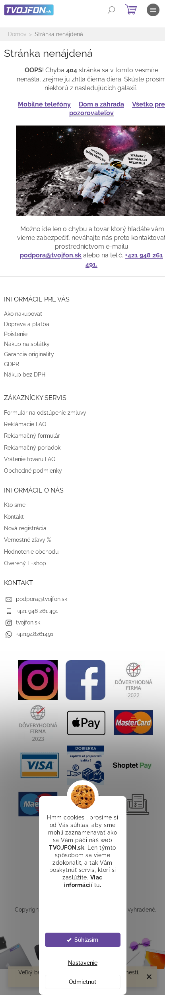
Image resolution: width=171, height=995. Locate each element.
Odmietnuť (82, 982)
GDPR (11, 364)
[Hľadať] (111, 10)
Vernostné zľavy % (27, 540)
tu (97, 885)
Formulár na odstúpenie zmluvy (45, 413)
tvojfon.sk (28, 622)
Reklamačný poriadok (32, 447)
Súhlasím (86, 940)
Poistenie (15, 334)
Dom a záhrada (101, 104)
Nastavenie (82, 963)
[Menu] (153, 10)
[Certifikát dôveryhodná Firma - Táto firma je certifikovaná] (133, 679)
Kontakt (14, 517)
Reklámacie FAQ (25, 424)
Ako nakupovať (23, 314)
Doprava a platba (26, 324)
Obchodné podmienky (33, 471)
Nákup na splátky (27, 344)
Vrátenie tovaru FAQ (29, 459)
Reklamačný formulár (32, 436)
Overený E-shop (25, 563)
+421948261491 (34, 634)
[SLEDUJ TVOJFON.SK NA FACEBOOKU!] (85, 679)
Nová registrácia (25, 528)
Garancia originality (29, 354)
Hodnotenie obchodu (31, 552)
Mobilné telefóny (44, 104)
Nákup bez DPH (24, 374)
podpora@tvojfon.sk (51, 255)
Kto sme (14, 505)
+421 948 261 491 (37, 611)
